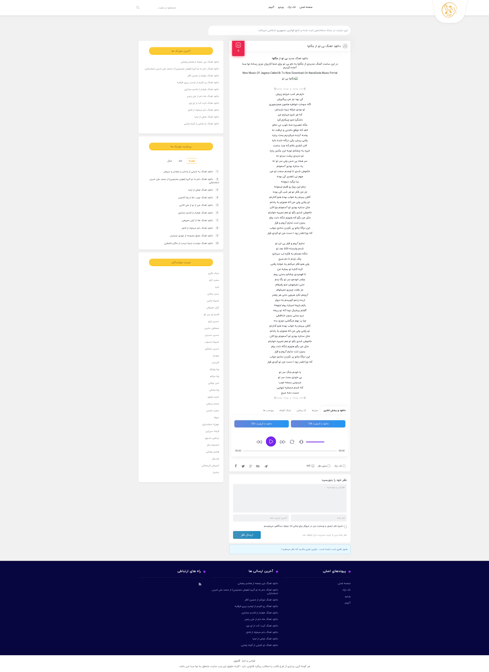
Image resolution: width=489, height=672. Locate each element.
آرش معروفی (212, 307)
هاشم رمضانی (212, 451)
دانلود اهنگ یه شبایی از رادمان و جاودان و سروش (187, 171)
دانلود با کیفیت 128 (318, 424)
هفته (192, 161)
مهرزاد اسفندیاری (210, 424)
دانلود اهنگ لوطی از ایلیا (206, 116)
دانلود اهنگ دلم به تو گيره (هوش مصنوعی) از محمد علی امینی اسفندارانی (182, 68)
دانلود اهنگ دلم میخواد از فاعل (203, 110)
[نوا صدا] (450, 12)
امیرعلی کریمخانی (210, 465)
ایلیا (217, 287)
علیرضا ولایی (213, 300)
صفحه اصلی (306, 7)
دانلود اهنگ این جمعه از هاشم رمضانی (200, 62)
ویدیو (281, 7)
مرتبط (315, 410)
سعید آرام (214, 280)
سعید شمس (212, 410)
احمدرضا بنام (213, 445)
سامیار (216, 472)
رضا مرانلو (214, 376)
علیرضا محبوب (212, 342)
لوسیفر (215, 458)
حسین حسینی (212, 335)
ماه (180, 161)
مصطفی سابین (211, 328)
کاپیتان (215, 362)
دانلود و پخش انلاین (335, 410)
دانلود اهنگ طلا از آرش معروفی (196, 220)
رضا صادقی (214, 390)
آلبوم (271, 7)
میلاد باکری (213, 273)
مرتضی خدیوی (212, 438)
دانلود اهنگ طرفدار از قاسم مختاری (201, 89)
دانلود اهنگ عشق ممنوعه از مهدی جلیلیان (190, 235)
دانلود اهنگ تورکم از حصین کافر (203, 75)
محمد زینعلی (212, 403)
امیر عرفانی (213, 383)
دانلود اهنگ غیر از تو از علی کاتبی (195, 205)
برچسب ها (268, 410)
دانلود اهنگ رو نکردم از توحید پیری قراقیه (198, 82)
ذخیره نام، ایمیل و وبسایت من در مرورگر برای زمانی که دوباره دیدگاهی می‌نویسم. (303, 526)
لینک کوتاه (285, 410)
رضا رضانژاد (214, 369)
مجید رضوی (213, 396)
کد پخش (301, 410)
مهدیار (216, 355)
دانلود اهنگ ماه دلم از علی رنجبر (203, 96)
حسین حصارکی (212, 348)
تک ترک (291, 7)
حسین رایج (213, 321)
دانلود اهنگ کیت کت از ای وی (204, 103)
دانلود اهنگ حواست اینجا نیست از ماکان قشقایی (188, 243)
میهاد (216, 417)
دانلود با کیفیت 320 (261, 424)
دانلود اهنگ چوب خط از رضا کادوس (194, 197)
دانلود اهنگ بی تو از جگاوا (324, 46)
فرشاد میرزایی (212, 431)
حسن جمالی (213, 293)
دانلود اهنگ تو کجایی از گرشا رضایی (201, 123)
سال (169, 161)
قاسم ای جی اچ (211, 314)
